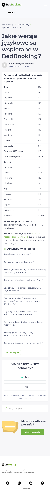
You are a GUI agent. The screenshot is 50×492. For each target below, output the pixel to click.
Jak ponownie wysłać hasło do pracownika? (23, 343)
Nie (26, 387)
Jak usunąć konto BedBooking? (19, 262)
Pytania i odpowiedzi (11, 27)
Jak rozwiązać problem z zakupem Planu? (23, 280)
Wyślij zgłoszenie (32, 432)
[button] (45, 5)
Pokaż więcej (12, 352)
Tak (27, 377)
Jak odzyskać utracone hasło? (17, 254)
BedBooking (7, 25)
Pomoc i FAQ (23, 25)
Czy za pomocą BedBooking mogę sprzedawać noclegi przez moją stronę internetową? (22, 301)
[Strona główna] (11, 5)
